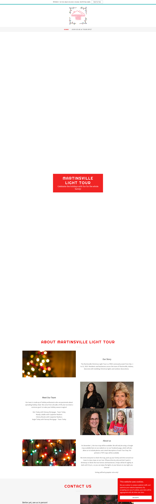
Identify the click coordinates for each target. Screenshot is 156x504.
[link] (78, 15)
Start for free (97, 2)
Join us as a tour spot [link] (82, 29)
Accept (136, 497)
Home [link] (66, 29)
